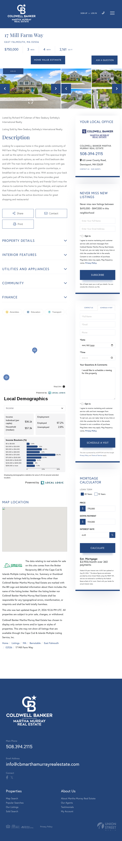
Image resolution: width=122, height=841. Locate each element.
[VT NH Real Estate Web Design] (106, 826)
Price (82, 502)
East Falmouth (51, 643)
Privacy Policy (91, 263)
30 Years (88, 494)
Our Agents (95, 169)
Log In (94, 13)
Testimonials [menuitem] (67, 807)
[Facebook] (7, 778)
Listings (15, 643)
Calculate (98, 547)
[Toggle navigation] (112, 13)
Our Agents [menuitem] (67, 802)
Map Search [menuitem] (12, 798)
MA (24, 643)
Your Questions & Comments (93, 364)
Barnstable (35, 643)
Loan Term (86, 489)
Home (5, 643)
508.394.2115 (19, 746)
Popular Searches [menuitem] (15, 802)
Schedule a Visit (106, 308)
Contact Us (84, 169)
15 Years (101, 494)
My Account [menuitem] (67, 811)
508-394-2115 (91, 153)
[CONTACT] (105, 60)
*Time (82, 352)
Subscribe (97, 274)
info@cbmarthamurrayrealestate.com (42, 764)
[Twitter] (11, 778)
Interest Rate (87, 529)
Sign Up (83, 13)
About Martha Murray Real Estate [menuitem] (78, 798)
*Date (82, 339)
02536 (9, 647)
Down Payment (88, 516)
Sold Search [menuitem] (12, 811)
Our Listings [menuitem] (12, 807)
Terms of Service (97, 455)
